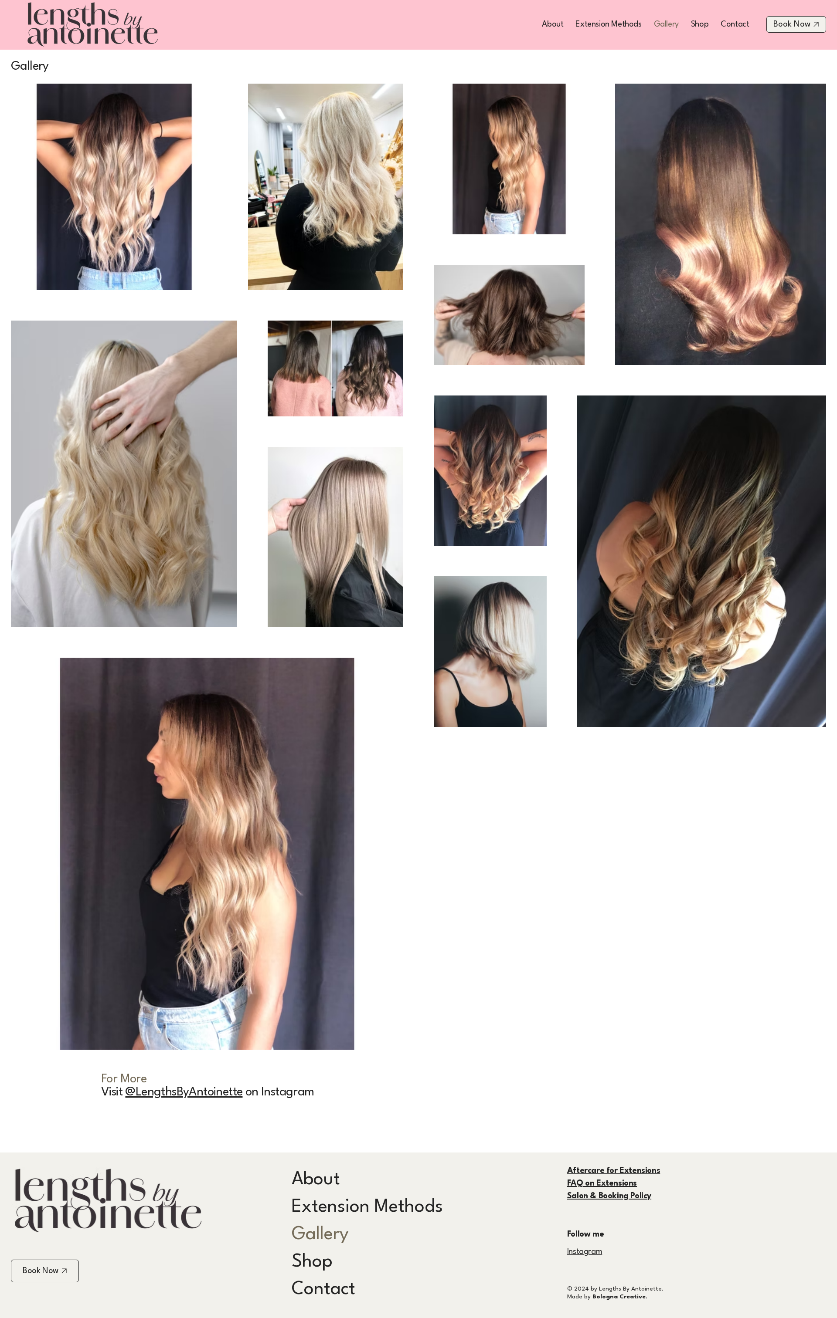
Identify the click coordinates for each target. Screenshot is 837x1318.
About (316, 1179)
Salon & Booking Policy (609, 1196)
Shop (312, 1262)
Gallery (320, 1234)
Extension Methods (367, 1207)
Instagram (584, 1252)
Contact (323, 1289)
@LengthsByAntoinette (183, 1092)
